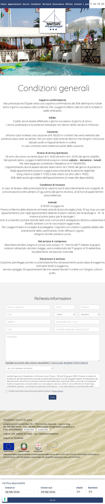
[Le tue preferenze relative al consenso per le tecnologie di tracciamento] (4, 499)
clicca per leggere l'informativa (69, 362)
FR (98, 4)
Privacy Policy (57, 391)
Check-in (10, 487)
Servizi (26, 4)
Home (3, 4)
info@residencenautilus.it (61, 427)
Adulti (79, 487)
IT (91, 4)
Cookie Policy (43, 430)
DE (102, 4)
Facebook (18, 438)
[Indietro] (8, 38)
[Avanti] (97, 38)
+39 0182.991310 (14, 427)
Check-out (46, 487)
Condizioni (36, 4)
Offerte (69, 4)
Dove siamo (58, 4)
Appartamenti (14, 4)
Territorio (46, 4)
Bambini (92, 487)
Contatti (78, 4)
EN (94, 4)
